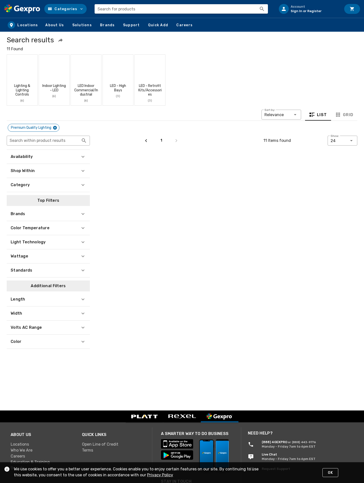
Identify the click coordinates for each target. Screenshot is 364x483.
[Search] (262, 9)
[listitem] (308, 9)
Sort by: (269, 110)
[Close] (55, 128)
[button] (65, 9)
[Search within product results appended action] (84, 141)
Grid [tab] (348, 114)
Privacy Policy (160, 475)
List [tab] (322, 114)
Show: (335, 136)
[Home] (22, 9)
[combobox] (181, 9)
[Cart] (352, 9)
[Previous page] (146, 141)
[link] (42, 444)
